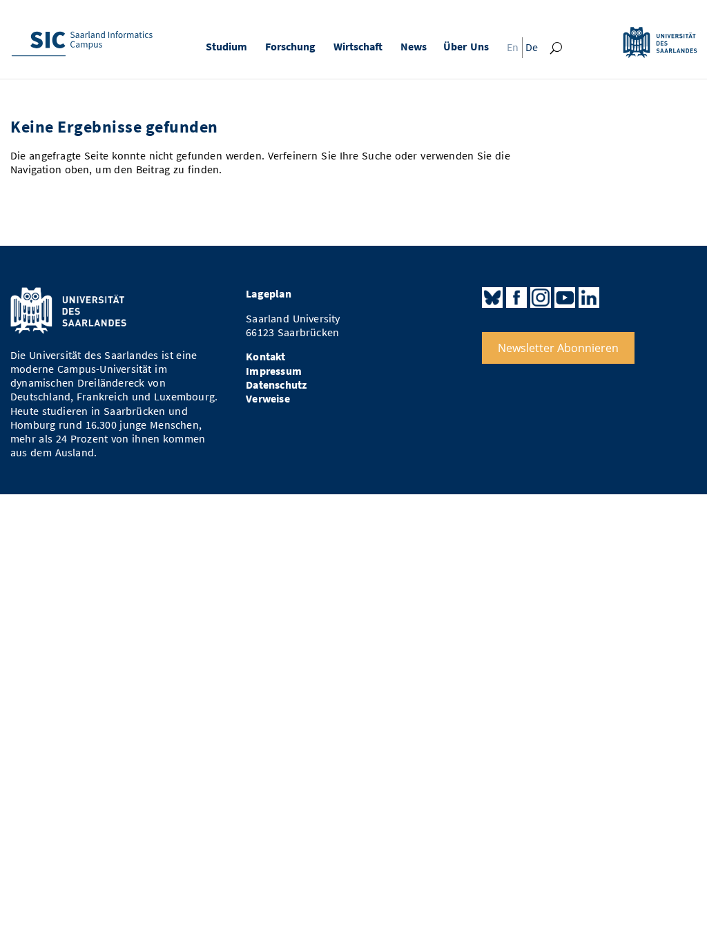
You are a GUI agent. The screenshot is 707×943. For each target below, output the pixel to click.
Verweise (268, 398)
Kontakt (265, 356)
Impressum (274, 371)
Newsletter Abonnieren (558, 348)
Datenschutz (276, 384)
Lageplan (268, 293)
